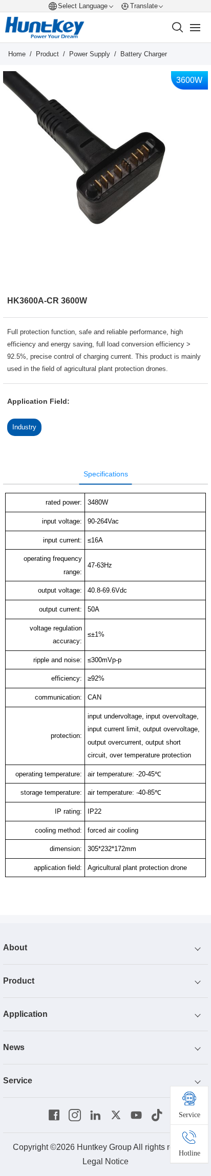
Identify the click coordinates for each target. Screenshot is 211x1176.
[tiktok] (157, 1115)
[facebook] (54, 1115)
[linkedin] (95, 1115)
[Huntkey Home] (45, 27)
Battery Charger (143, 54)
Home (17, 54)
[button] (87, 266)
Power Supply (89, 54)
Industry (24, 427)
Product (47, 54)
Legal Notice (105, 1161)
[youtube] (136, 1115)
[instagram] (75, 1115)
